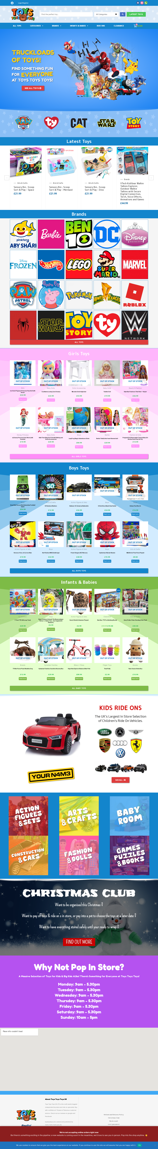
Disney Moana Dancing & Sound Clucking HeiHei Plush (132, 190)
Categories (35, 26)
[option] (26, 178)
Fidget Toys (57, 183)
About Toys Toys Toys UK (56, 1099)
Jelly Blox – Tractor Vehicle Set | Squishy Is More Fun (60, 190)
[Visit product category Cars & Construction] (28, 855)
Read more (22, 399)
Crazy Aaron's (22, 183)
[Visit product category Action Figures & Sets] (28, 816)
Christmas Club (113, 1118)
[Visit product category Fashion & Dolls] (79, 855)
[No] (155, 1145)
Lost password (113, 1124)
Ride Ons (101, 26)
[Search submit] (122, 14)
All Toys (17, 26)
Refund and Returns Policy (114, 1115)
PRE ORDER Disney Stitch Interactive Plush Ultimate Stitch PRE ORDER (96, 191)
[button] (12, 123)
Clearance (119, 26)
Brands (55, 26)
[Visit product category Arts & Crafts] (79, 816)
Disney (91, 183)
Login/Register (23, 3)
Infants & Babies (78, 26)
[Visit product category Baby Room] (129, 816)
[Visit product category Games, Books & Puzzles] (129, 855)
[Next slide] (151, 177)
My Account (113, 1121)
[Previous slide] (6, 177)
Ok (139, 1145)
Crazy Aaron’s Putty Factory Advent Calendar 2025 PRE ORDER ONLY (24, 191)
